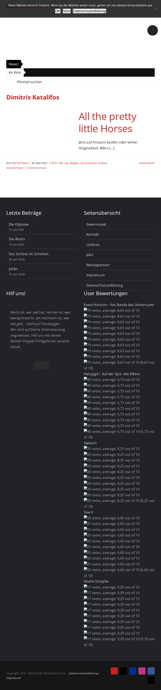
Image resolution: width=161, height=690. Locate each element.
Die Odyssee (19, 224)
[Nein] (156, 9)
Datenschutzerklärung (104, 285)
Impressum (95, 275)
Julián (13, 268)
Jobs (89, 254)
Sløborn (90, 443)
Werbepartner (98, 265)
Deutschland (88, 163)
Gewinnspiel (96, 224)
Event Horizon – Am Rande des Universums (119, 304)
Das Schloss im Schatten (29, 254)
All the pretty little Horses (107, 122)
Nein (66, 11)
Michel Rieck (20, 163)
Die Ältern (17, 239)
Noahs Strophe (96, 581)
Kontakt (92, 234)
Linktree (93, 244)
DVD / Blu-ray (59, 163)
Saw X (88, 512)
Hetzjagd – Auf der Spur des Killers (112, 374)
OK (57, 11)
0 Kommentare (36, 168)
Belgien (74, 163)
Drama (102, 163)
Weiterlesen (147, 163)
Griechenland (14, 168)
